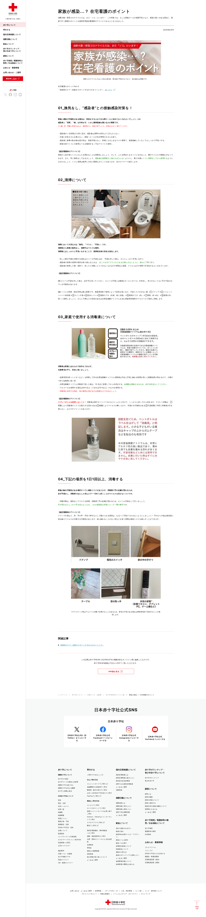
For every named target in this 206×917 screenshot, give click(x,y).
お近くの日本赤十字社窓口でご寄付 (99, 793)
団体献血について (122, 849)
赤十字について (9, 25)
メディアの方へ (110, 891)
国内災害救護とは (122, 775)
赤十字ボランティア (152, 778)
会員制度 (90, 845)
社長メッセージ (63, 806)
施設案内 (61, 851)
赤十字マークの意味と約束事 (68, 782)
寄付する (6, 30)
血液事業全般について (123, 861)
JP (10, 90)
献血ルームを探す (122, 840)
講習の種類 (149, 797)
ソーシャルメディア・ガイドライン (125, 894)
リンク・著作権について (153, 891)
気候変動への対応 (64, 842)
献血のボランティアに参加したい (127, 855)
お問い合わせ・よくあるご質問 (81, 891)
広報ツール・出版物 (94, 695)
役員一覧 (61, 809)
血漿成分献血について (123, 846)
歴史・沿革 (62, 803)
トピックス (149, 850)
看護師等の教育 (150, 831)
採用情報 (98, 891)
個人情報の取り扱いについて (97, 857)
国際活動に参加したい (123, 809)
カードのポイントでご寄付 (96, 808)
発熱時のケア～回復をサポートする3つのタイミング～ (82, 645)
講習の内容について (152, 800)
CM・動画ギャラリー (65, 863)
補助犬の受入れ (121, 852)
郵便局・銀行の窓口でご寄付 (97, 790)
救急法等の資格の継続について (156, 806)
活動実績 (119, 790)
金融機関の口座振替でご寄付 (97, 787)
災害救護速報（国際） (152, 862)
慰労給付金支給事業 (123, 781)
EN (15, 90)
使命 (59, 800)
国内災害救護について (12, 34)
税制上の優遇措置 (93, 851)
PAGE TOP (197, 905)
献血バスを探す (121, 843)
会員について (62, 830)
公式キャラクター (64, 845)
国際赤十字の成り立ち (65, 785)
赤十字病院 (149, 828)
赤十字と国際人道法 (65, 791)
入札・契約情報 (126, 891)
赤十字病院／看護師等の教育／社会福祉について (13, 62)
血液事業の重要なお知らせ (125, 864)
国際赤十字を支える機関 (66, 788)
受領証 (89, 848)
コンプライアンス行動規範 (67, 836)
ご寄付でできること (94, 775)
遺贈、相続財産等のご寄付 (96, 836)
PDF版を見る (114, 671)
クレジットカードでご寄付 (96, 784)
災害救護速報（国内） (152, 859)
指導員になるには (151, 809)
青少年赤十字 (149, 781)
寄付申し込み (11, 79)
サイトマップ (145, 894)
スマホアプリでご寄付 (94, 822)
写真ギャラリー (63, 860)
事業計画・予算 (63, 821)
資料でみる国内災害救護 (124, 784)
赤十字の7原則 (63, 779)
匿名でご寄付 (91, 825)
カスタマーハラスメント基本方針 (69, 839)
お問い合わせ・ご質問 (12, 72)
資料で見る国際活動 (123, 812)
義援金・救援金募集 (152, 856)
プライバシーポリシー (89, 894)
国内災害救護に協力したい (125, 778)
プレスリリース (150, 847)
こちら (109, 90)
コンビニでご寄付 (93, 805)
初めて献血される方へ (123, 828)
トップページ (62, 695)
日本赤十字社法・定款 (65, 827)
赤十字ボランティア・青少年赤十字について (12, 50)
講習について (8, 56)
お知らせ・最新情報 (11, 68)
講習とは (148, 794)
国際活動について (10, 39)
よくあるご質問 (92, 860)
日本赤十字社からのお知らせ (155, 853)
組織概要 (61, 815)
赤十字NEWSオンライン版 (115, 695)
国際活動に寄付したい (123, 806)
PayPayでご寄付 (93, 796)
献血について (8, 44)
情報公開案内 (105, 894)
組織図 (60, 812)
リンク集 (138, 891)
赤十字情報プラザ (64, 857)
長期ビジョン (62, 818)
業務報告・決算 (63, 824)
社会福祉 (148, 834)
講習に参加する (150, 803)
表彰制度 (90, 854)
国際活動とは (120, 803)
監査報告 (61, 833)
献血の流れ (120, 831)
